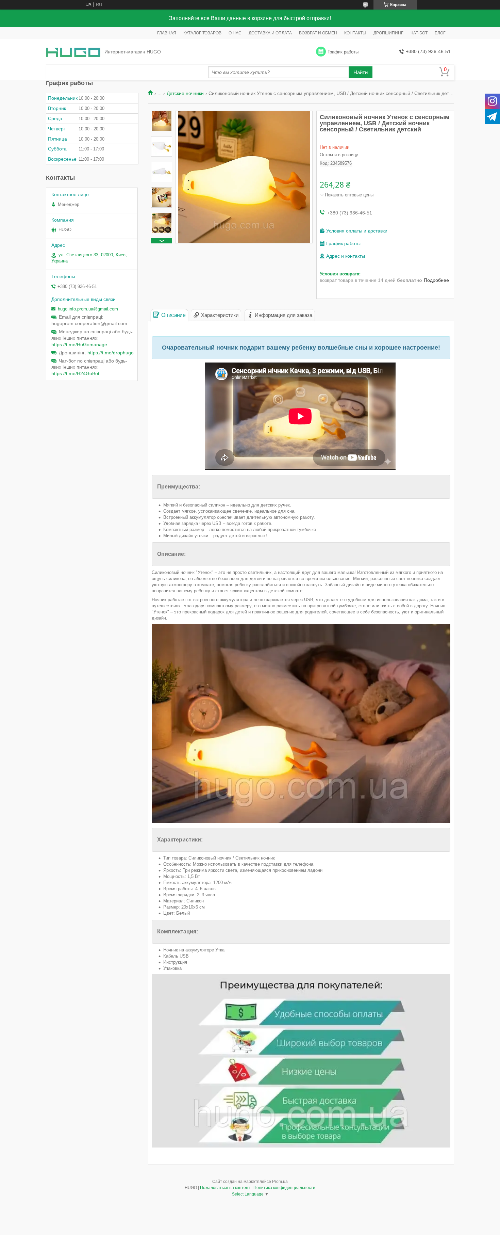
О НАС (235, 33)
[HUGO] (73, 52)
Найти (360, 72)
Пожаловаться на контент (225, 1187)
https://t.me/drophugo (110, 352)
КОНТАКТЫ (355, 33)
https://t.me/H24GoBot (75, 373)
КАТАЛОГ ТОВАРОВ (202, 33)
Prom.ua (280, 1181)
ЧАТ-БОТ (419, 33)
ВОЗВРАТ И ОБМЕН (318, 33)
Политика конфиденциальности (284, 1187)
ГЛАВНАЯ (166, 33)
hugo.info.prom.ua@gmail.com (88, 308)
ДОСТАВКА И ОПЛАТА (270, 33)
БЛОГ (440, 33)
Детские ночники (185, 93)
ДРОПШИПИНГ (388, 33)
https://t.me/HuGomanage (79, 344)
